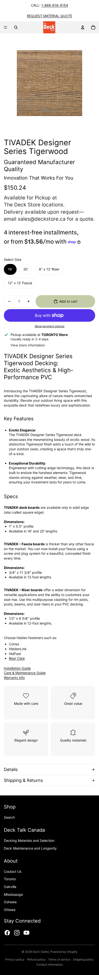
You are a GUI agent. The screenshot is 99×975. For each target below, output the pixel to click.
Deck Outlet (41, 951)
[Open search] (16, 27)
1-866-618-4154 (54, 5)
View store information (28, 345)
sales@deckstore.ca (42, 219)
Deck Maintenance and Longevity (30, 848)
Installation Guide (17, 668)
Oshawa (10, 902)
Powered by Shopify (63, 951)
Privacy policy (15, 959)
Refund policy (36, 959)
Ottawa (9, 910)
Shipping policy (83, 959)
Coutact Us (12, 871)
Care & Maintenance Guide (25, 673)
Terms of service (59, 959)
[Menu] (5, 27)
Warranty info (14, 678)
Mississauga (13, 894)
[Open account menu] (82, 27)
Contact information (49, 964)
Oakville (10, 887)
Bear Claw (17, 658)
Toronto (10, 879)
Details (11, 769)
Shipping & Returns (23, 780)
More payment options (49, 326)
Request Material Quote (49, 16)
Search (9, 817)
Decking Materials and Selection (29, 840)
